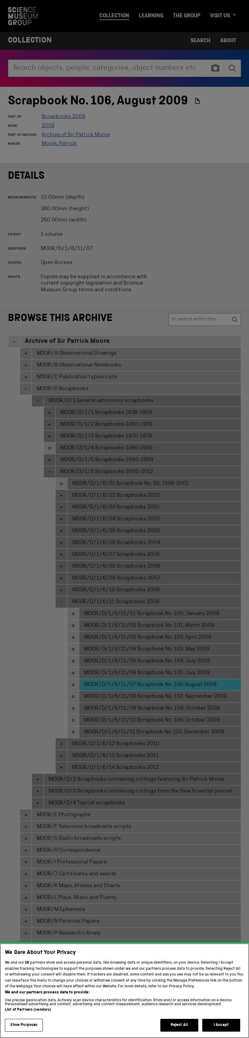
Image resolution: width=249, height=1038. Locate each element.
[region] (124, 990)
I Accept (221, 1025)
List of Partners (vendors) (28, 1010)
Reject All (179, 1025)
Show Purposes (24, 1025)
